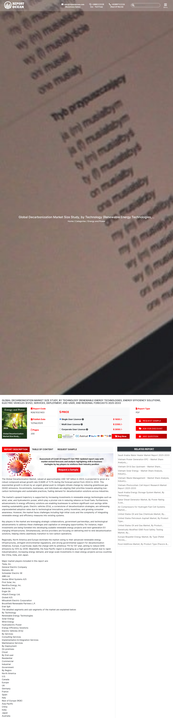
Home (70, 221)
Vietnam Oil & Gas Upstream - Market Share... (140, 466)
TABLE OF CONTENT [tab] (42, 449)
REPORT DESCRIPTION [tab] (16, 449)
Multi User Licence (71, 424)
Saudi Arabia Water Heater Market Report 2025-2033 (143, 455)
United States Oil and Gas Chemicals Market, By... (141, 514)
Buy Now (122, 436)
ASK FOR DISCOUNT (151, 428)
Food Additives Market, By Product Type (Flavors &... (143, 544)
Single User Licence (71, 419)
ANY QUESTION (149, 436)
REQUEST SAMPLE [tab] (67, 449)
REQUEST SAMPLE (151, 420)
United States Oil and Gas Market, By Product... (140, 525)
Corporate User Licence (73, 429)
